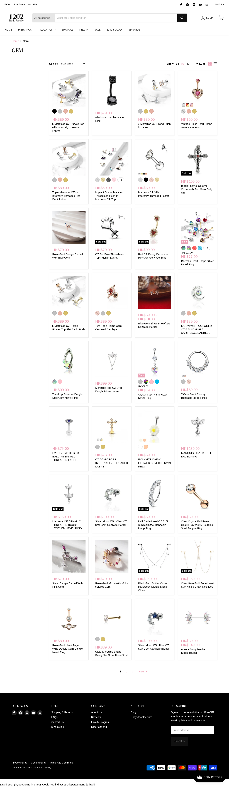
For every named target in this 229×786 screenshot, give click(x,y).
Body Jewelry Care (141, 717)
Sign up (179, 741)
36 (182, 63)
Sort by (53, 63)
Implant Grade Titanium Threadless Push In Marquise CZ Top (109, 196)
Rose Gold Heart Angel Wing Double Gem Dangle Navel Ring (67, 649)
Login (209, 17)
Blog (133, 712)
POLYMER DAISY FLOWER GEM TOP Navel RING (154, 463)
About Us (32, 4)
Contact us (57, 722)
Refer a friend (99, 726)
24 (177, 63)
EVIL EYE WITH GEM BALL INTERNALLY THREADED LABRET (65, 456)
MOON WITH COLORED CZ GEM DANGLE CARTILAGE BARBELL (196, 329)
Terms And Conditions (61, 762)
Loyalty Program (100, 722)
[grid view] (210, 63)
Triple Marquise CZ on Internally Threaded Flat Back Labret (66, 196)
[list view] (215, 63)
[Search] (182, 18)
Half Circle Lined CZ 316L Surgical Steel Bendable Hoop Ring (153, 525)
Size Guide (19, 4)
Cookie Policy (38, 762)
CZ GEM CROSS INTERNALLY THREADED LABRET (111, 463)
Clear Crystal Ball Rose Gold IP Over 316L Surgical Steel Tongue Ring (197, 525)
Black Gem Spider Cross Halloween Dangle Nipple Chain (152, 587)
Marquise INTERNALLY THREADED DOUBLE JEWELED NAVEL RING (67, 525)
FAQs (7, 4)
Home (15, 40)
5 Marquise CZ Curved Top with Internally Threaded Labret (68, 127)
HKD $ (218, 4)
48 (188, 63)
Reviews (96, 717)
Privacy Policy (19, 762)
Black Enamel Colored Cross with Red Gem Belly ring (196, 189)
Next (141, 671)
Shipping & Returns (62, 712)
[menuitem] (8, 29)
